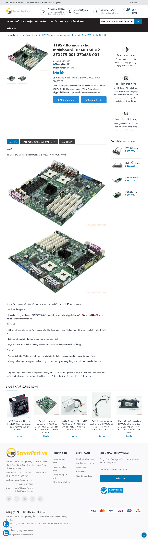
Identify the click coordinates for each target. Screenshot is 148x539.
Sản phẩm (41, 21)
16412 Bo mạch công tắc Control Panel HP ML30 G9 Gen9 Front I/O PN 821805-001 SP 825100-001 (101, 427)
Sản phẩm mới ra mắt (123, 141)
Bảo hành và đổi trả (85, 463)
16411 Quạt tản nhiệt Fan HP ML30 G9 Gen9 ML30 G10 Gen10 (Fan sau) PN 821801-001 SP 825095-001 (129, 427)
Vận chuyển (81, 471)
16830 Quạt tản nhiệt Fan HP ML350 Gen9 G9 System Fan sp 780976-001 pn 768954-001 (19, 425)
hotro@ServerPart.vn (91, 92)
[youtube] (25, 499)
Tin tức (53, 21)
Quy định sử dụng (84, 475)
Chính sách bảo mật (85, 459)
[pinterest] (32, 499)
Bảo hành (77, 21)
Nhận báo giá (66, 99)
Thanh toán (81, 467)
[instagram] (40, 499)
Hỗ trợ (64, 21)
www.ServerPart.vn (23, 480)
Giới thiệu (27, 21)
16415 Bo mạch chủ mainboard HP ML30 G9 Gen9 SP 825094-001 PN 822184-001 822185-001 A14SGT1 (46, 427)
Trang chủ (13, 21)
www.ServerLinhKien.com (26, 483)
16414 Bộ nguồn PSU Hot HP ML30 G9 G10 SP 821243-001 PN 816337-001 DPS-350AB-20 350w (74, 425)
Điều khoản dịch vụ (61, 482)
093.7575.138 (94, 99)
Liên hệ (11, 28)
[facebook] (17, 499)
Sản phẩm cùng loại (22, 386)
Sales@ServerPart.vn (24, 491)
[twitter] (9, 499)
